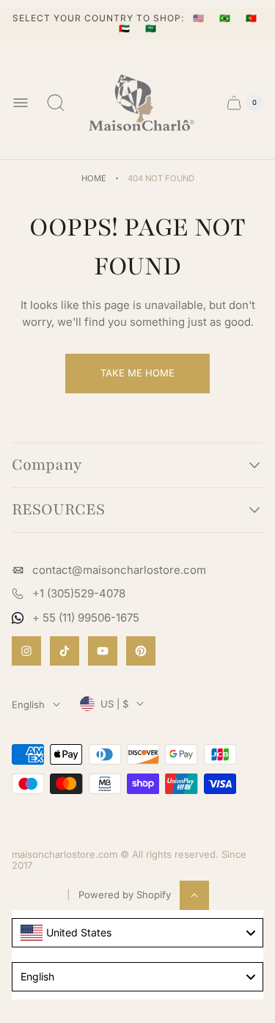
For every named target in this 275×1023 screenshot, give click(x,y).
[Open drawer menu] (20, 103)
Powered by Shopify (124, 894)
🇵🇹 (251, 17)
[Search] (56, 103)
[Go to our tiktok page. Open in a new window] (64, 651)
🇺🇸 (200, 17)
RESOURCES (58, 510)
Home (93, 178)
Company (47, 465)
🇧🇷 (226, 17)
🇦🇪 (126, 28)
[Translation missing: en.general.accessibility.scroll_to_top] (194, 895)
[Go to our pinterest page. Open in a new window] (140, 651)
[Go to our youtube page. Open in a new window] (102, 651)
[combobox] (137, 932)
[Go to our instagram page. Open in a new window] (26, 651)
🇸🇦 (151, 28)
